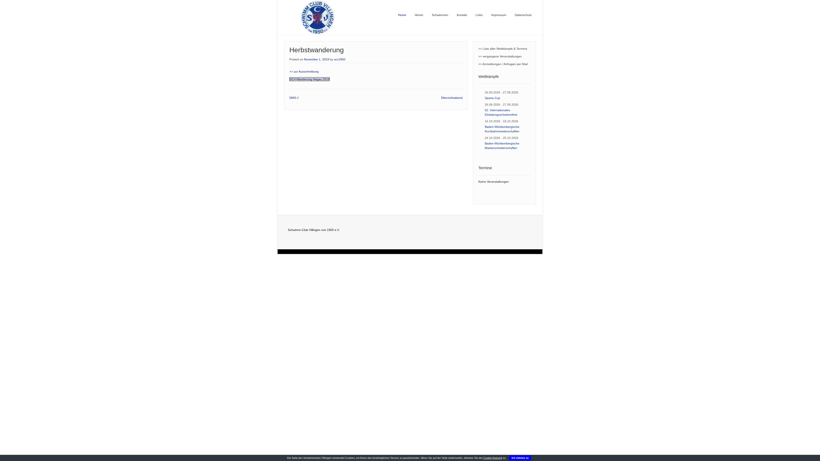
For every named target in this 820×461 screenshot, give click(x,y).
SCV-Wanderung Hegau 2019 (309, 79)
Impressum (498, 15)
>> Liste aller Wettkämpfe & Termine (502, 48)
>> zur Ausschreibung (304, 71)
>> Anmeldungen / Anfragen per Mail (503, 64)
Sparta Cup (492, 98)
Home (402, 15)
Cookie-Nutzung (492, 458)
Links (479, 15)
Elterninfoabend (452, 97)
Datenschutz (523, 15)
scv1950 (339, 59)
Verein (419, 15)
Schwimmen (440, 15)
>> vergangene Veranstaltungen (500, 56)
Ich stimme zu (520, 458)
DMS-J (294, 97)
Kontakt (462, 15)
